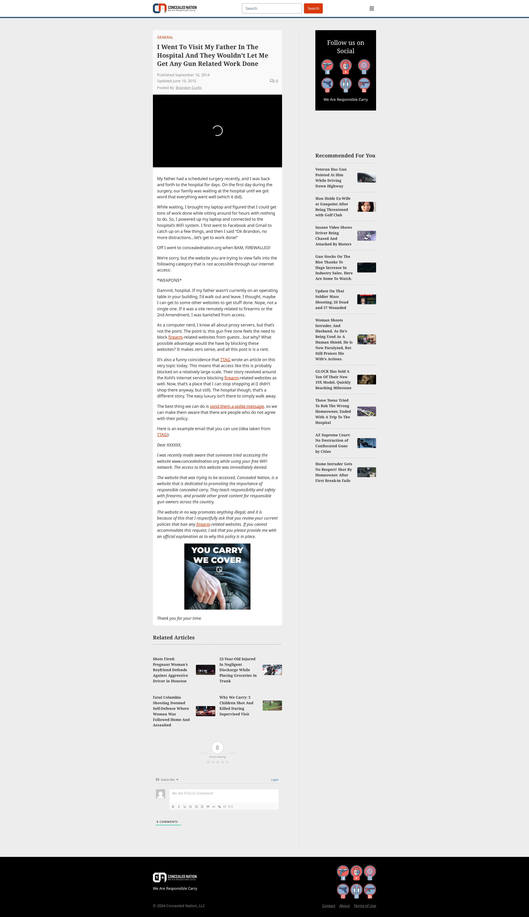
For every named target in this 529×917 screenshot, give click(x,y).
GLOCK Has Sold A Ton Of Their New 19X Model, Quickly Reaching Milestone (333, 379)
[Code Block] (214, 806)
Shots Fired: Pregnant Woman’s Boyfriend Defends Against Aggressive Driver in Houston (170, 670)
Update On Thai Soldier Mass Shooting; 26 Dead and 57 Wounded (331, 299)
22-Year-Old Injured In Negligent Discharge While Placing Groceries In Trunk (238, 670)
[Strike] (190, 806)
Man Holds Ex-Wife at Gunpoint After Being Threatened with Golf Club (332, 207)
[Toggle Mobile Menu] (371, 8)
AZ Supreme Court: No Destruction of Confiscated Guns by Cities (332, 443)
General (165, 37)
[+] (230, 806)
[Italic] (179, 806)
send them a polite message (237, 406)
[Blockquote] (208, 806)
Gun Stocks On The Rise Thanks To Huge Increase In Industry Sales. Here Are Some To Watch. (334, 267)
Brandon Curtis (189, 87)
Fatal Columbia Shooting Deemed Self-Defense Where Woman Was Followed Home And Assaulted (171, 711)
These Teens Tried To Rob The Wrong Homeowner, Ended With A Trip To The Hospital (333, 411)
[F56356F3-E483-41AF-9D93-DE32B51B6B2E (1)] (217, 608)
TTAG (225, 359)
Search (313, 8)
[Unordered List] (202, 806)
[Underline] (185, 806)
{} (224, 806)
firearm (175, 337)
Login (274, 779)
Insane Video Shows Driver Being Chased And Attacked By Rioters (333, 235)
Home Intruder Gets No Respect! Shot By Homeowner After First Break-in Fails (333, 472)
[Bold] (173, 806)
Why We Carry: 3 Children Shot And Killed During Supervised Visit (236, 705)
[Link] (219, 806)
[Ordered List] (196, 806)
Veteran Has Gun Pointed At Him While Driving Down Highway (331, 177)
